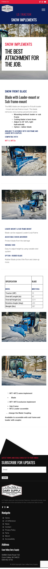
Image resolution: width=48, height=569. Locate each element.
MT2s (13, 141)
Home (7, 518)
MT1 (7, 141)
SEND (5, 478)
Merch (7, 536)
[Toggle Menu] (43, 10)
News (7, 524)
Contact (8, 527)
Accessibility (10, 539)
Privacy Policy (10, 530)
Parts (7, 533)
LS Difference (10, 521)
